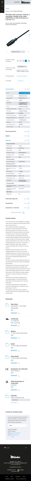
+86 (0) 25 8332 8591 (16, 464)
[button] (2, 2)
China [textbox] (10, 425)
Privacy (24, 476)
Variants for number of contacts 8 (10, 68)
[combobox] (18, 425)
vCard (12, 436)
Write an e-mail (15, 435)
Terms (12, 476)
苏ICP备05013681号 (11, 469)
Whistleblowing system (9, 478)
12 (28, 60)
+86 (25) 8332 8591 (15, 433)
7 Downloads (20, 80)
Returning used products (21, 478)
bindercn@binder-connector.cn (15, 467)
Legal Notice (18, 476)
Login (7, 476)
